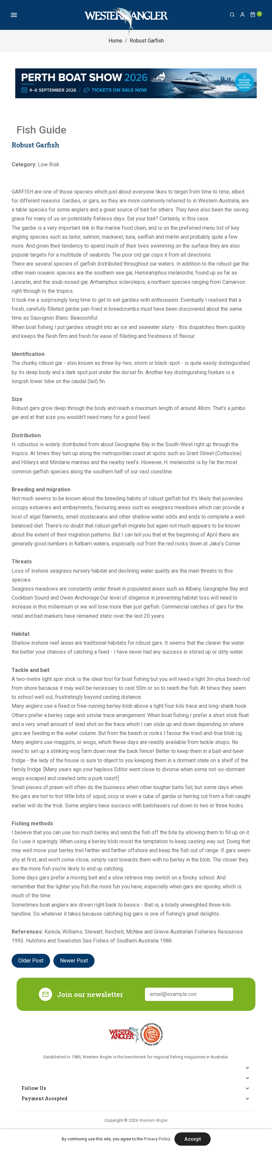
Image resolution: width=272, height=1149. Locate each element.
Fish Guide (41, 129)
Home (115, 41)
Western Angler (153, 1120)
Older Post (30, 960)
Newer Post (74, 960)
